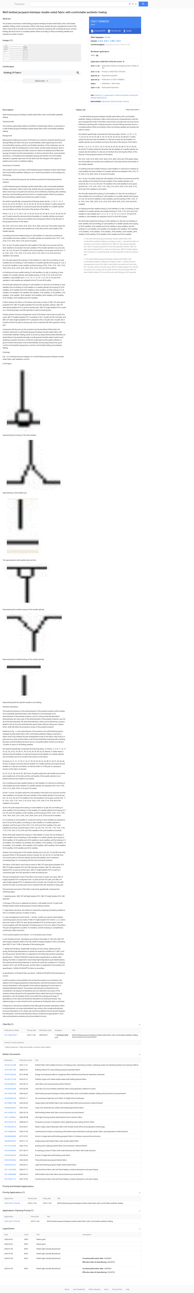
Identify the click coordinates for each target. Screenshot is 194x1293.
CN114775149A (10, 1146)
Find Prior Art (116, 31)
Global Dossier (116, 101)
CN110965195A (10, 1035)
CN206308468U (10, 1136)
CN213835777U (10, 1179)
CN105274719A (10, 1079)
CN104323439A (10, 1089)
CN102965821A (10, 1084)
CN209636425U (10, 1141)
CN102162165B (10, 1065)
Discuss (126, 101)
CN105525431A (10, 1127)
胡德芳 (118, 41)
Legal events (109, 95)
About (67, 1289)
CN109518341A (10, 1155)
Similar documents (122, 95)
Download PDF (100, 31)
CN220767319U (10, 1165)
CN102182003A (10, 1151)
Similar (129, 31)
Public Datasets (94, 1289)
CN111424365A (10, 1170)
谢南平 (106, 41)
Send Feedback (79, 1289)
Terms (106, 1289)
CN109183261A (10, 1098)
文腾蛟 (112, 41)
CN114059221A (10, 1112)
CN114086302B (10, 1131)
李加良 (100, 41)
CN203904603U (10, 1108)
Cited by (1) (99, 95)
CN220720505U (10, 1160)
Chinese (107, 37)
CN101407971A (10, 1122)
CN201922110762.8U (12, 1203)
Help (127, 1289)
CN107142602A (10, 1074)
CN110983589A (10, 1174)
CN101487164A (10, 1070)
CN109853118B (10, 1103)
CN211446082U (10, 1117)
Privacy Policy (117, 1289)
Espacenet (106, 101)
